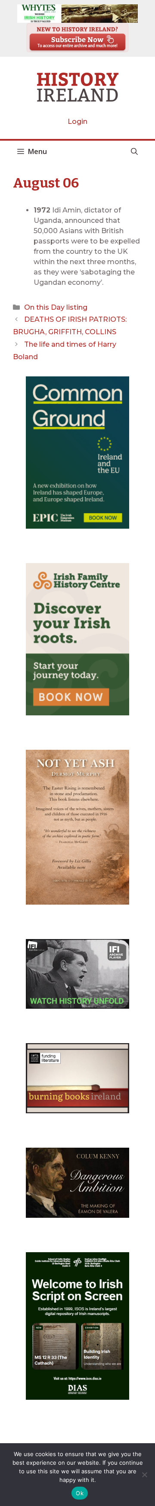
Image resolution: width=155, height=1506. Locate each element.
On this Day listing (55, 307)
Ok (80, 1493)
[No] (144, 1474)
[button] (134, 151)
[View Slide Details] (77, 13)
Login (77, 121)
